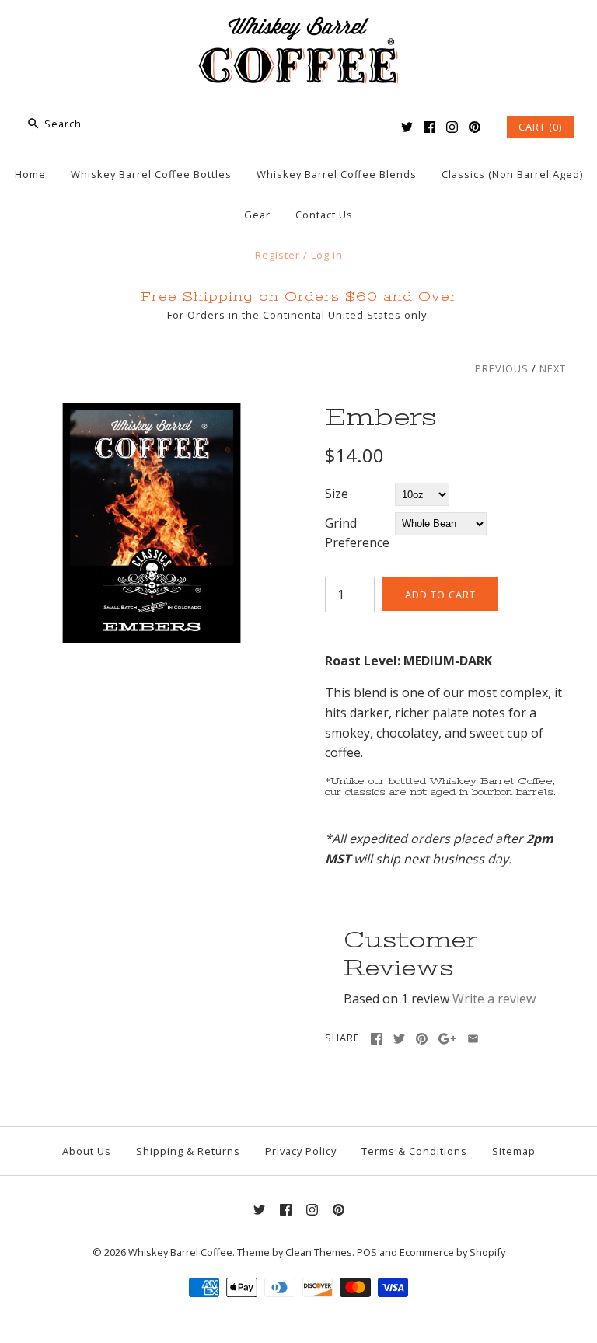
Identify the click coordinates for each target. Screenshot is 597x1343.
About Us (86, 1151)
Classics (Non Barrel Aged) (512, 174)
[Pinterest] (474, 127)
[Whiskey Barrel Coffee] (298, 24)
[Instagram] (452, 127)
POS (367, 1252)
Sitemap (514, 1151)
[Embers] (151, 411)
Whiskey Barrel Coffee (180, 1252)
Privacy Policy (301, 1151)
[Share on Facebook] (376, 1039)
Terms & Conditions (414, 1151)
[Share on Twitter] (399, 1039)
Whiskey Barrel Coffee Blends (337, 174)
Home (30, 174)
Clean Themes (318, 1252)
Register (277, 255)
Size (336, 493)
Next (552, 368)
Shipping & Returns (188, 1151)
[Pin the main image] (422, 1039)
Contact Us (324, 215)
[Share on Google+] (447, 1039)
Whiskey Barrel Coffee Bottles (151, 174)
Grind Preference (357, 533)
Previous (502, 368)
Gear (257, 215)
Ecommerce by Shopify (452, 1252)
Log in (327, 255)
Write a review (494, 998)
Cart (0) (540, 127)
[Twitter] (407, 127)
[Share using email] (473, 1039)
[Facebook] (429, 127)
